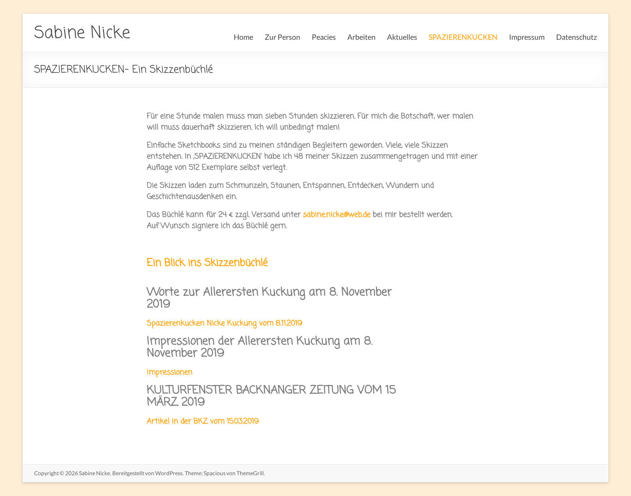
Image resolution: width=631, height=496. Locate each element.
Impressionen (170, 372)
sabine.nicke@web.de (336, 214)
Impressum (527, 36)
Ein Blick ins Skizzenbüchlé (207, 263)
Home (243, 36)
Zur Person (282, 36)
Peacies (324, 36)
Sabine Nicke (82, 33)
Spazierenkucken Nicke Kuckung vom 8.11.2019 (224, 323)
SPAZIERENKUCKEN (463, 36)
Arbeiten (361, 36)
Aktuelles (402, 36)
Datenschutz (576, 36)
